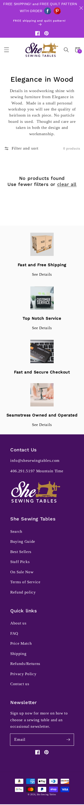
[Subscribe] (68, 739)
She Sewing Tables (46, 794)
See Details (42, 274)
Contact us (19, 684)
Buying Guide (22, 541)
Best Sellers (21, 552)
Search (16, 531)
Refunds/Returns (25, 663)
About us (18, 623)
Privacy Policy (23, 674)
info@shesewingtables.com (35, 460)
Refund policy (23, 592)
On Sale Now (21, 572)
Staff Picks (20, 562)
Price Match (21, 643)
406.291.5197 (22, 471)
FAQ (14, 633)
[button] (6, 49)
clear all (67, 184)
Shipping (18, 653)
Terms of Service (25, 582)
